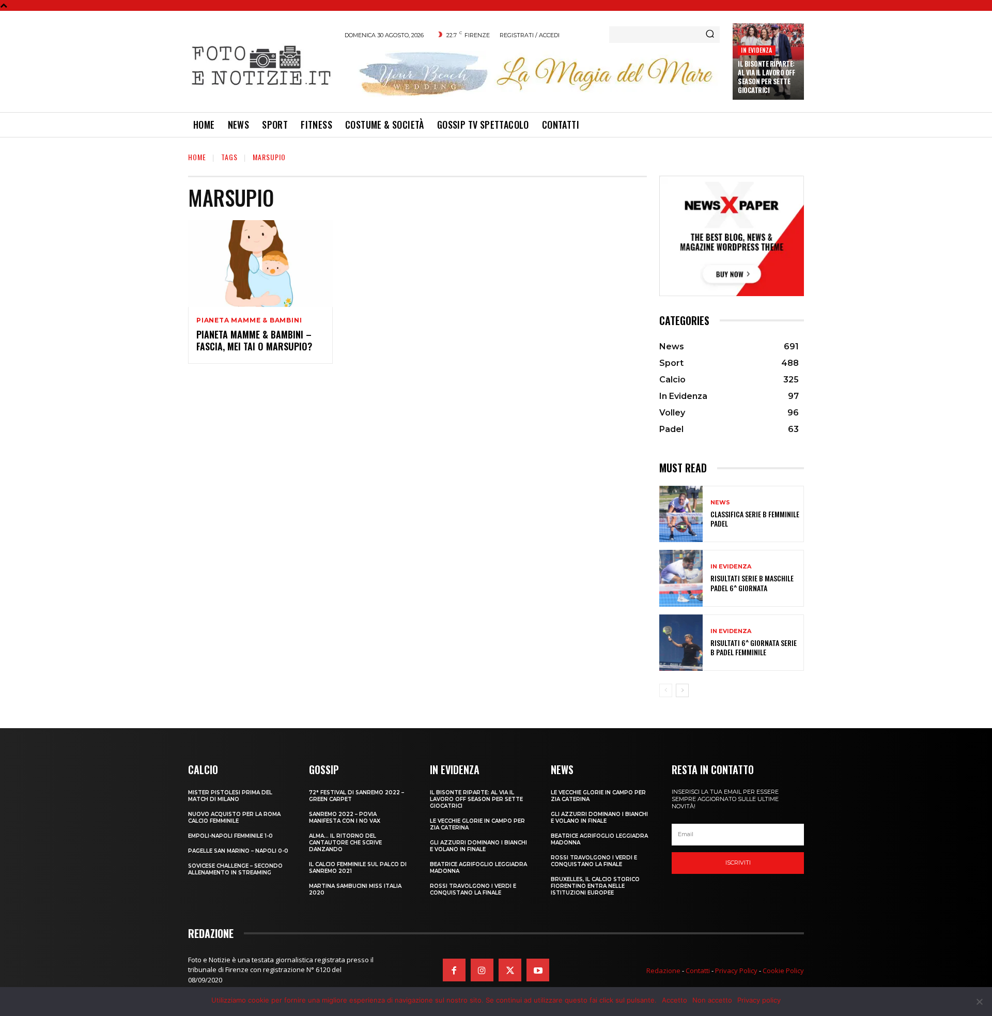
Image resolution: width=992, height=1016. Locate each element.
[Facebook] (454, 970)
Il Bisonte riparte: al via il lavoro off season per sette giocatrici (766, 76)
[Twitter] (510, 970)
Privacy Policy (736, 970)
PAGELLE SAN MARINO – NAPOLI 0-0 (238, 851)
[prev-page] (665, 690)
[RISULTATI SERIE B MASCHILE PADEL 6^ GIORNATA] (681, 578)
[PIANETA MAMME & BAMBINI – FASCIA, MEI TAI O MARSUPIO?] (260, 263)
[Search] (710, 34)
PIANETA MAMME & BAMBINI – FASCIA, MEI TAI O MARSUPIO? (254, 340)
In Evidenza (756, 49)
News (720, 502)
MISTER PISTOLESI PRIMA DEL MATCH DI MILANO (230, 796)
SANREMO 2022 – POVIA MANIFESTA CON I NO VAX (344, 817)
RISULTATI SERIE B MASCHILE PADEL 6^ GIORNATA (752, 583)
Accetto (674, 1000)
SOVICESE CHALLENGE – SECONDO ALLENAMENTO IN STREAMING (235, 869)
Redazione (663, 970)
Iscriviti (738, 862)
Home (197, 156)
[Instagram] (482, 970)
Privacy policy (759, 1000)
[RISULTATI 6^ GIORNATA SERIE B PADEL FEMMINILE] (681, 642)
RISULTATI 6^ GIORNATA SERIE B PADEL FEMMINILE (753, 647)
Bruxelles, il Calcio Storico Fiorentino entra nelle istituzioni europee (595, 886)
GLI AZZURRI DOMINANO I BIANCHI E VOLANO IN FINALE (478, 846)
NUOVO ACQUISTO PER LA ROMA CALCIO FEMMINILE (234, 817)
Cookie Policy (783, 970)
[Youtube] (537, 970)
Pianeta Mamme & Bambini (249, 320)
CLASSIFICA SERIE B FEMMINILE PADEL (754, 519)
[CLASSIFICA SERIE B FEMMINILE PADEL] (681, 514)
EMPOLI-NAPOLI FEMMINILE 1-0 (230, 836)
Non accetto (712, 1000)
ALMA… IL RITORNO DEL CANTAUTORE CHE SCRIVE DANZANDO (345, 843)
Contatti (698, 970)
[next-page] (682, 690)
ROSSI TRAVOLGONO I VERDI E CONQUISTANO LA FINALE (473, 889)
